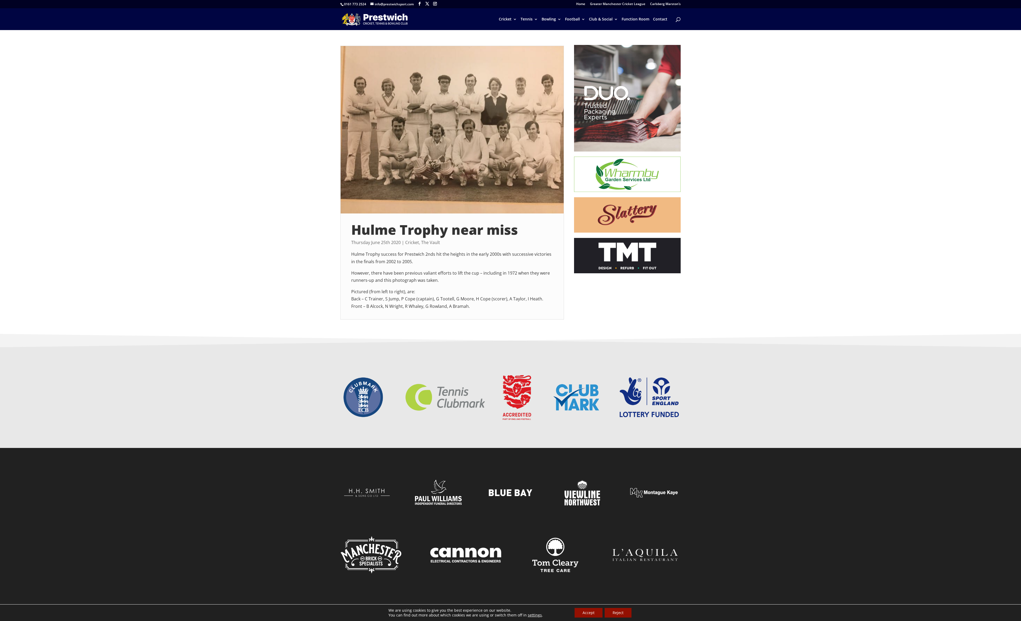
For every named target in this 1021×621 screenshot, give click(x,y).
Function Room (635, 19)
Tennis (527, 19)
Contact (660, 19)
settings (535, 615)
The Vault (430, 242)
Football (572, 19)
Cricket (505, 19)
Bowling (549, 19)
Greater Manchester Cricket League (617, 4)
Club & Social (601, 19)
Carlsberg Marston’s (665, 4)
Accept (589, 612)
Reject (618, 612)
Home (580, 4)
